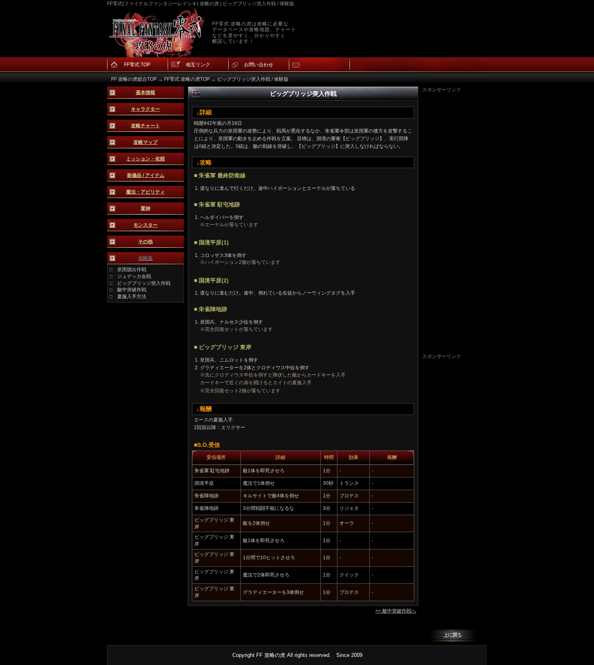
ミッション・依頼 (145, 159)
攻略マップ (145, 142)
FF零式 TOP (137, 64)
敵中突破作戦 (131, 290)
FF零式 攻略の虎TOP (187, 79)
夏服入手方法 (131, 296)
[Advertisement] (454, 214)
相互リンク (198, 64)
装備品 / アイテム (145, 175)
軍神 (145, 208)
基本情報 (145, 92)
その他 (145, 241)
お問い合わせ (258, 64)
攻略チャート (145, 125)
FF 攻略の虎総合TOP (134, 79)
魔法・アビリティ (145, 192)
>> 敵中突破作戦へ (395, 611)
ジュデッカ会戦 (134, 276)
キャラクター (145, 109)
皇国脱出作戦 (131, 269)
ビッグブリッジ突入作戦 (144, 283)
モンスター (145, 225)
